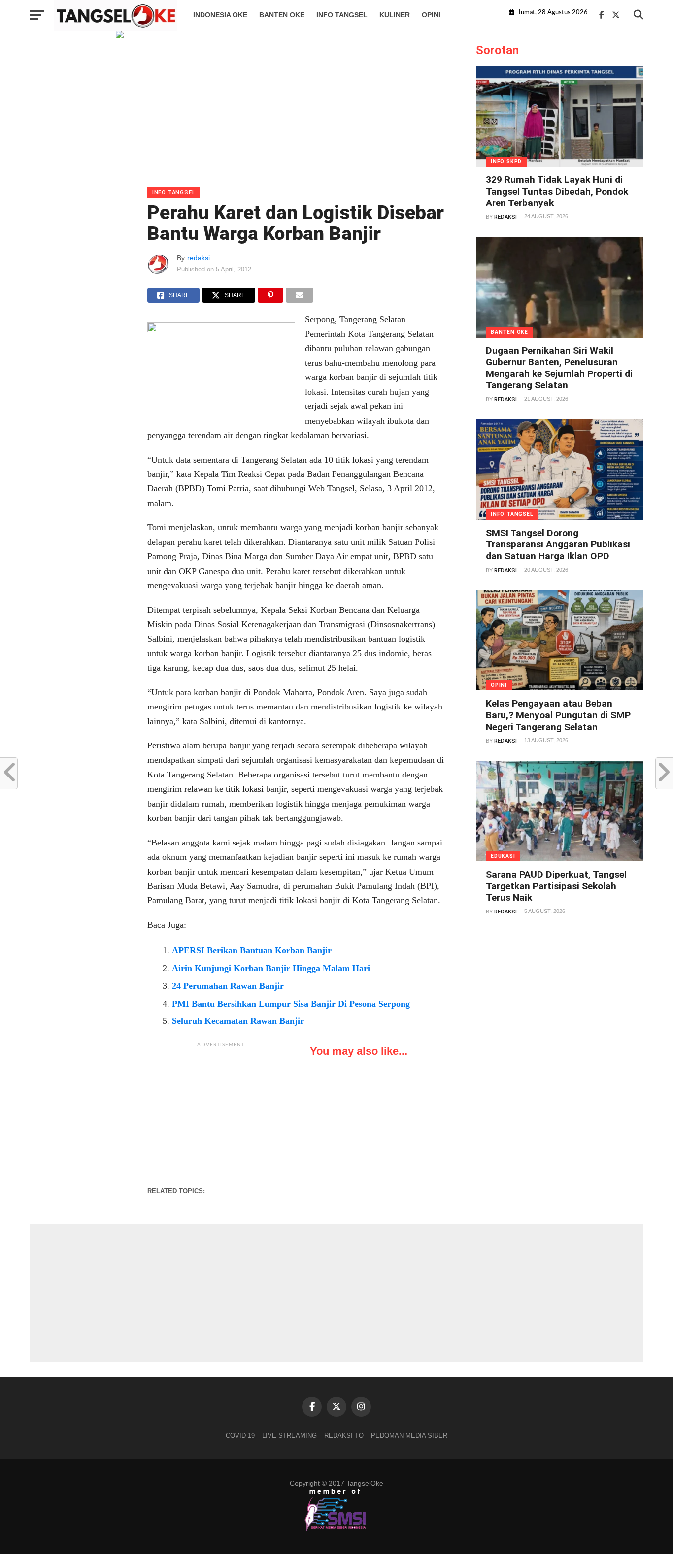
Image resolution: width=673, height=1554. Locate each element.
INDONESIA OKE (220, 15)
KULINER (394, 15)
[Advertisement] (221, 1114)
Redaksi (505, 217)
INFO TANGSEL (342, 15)
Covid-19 (240, 1435)
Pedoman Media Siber (409, 1435)
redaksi (198, 258)
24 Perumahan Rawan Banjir (228, 986)
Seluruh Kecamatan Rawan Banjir (238, 1021)
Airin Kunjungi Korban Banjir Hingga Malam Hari (271, 968)
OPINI (431, 15)
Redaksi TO (344, 1435)
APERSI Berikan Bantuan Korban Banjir (252, 950)
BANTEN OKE (281, 15)
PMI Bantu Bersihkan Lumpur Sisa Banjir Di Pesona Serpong (291, 1004)
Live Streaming (289, 1435)
